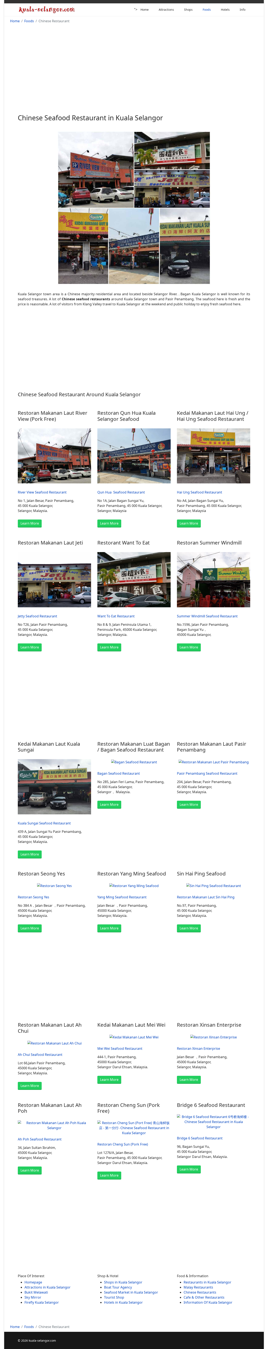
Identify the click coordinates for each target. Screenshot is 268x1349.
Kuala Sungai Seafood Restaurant (44, 823)
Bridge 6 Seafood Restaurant (200, 1138)
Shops (188, 10)
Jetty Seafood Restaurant (37, 616)
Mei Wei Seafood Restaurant (119, 1048)
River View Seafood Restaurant (42, 492)
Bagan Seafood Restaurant (118, 773)
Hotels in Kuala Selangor (123, 1302)
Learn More (30, 523)
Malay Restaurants (198, 1287)
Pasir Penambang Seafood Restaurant (207, 773)
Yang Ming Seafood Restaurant (122, 897)
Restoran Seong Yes (33, 897)
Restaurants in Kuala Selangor (207, 1282)
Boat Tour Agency (118, 1287)
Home (144, 10)
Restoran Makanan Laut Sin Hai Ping (205, 897)
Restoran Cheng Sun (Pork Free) (122, 1144)
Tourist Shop (114, 1297)
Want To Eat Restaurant (116, 616)
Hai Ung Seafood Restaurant (199, 492)
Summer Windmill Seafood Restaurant (207, 616)
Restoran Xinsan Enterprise (198, 1048)
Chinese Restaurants (200, 1292)
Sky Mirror (32, 1297)
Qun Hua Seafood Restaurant (121, 492)
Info (242, 10)
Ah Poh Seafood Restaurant (40, 1139)
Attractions (166, 10)
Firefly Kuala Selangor (41, 1302)
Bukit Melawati (36, 1292)
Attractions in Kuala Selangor (47, 1287)
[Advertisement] (134, 60)
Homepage (33, 1282)
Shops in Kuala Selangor (123, 1282)
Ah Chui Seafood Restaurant (40, 1054)
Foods (207, 10)
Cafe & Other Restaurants (204, 1297)
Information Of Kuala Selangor (208, 1302)
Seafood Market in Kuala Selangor (131, 1292)
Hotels (225, 10)
